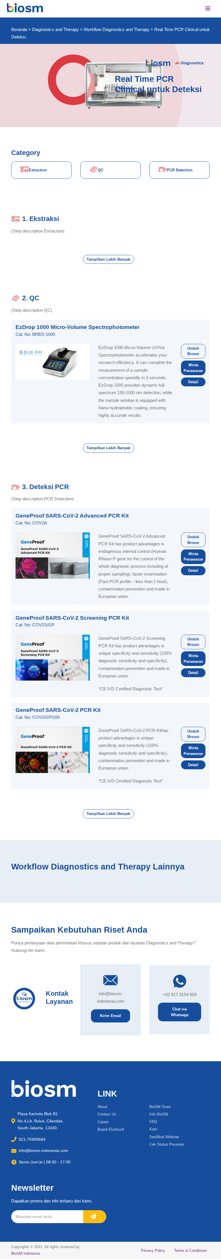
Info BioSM (158, 1114)
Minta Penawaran (193, 368)
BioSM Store (160, 1107)
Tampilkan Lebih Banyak (108, 259)
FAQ (153, 1121)
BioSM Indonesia (25, 1253)
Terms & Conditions (190, 1250)
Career (103, 1122)
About (102, 1107)
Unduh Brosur (193, 351)
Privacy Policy (153, 1250)
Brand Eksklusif (111, 1129)
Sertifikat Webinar (164, 1137)
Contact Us (107, 1114)
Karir (153, 1129)
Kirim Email (110, 1016)
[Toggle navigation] (208, 8)
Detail (193, 382)
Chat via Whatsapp (179, 1012)
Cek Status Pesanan (166, 1144)
